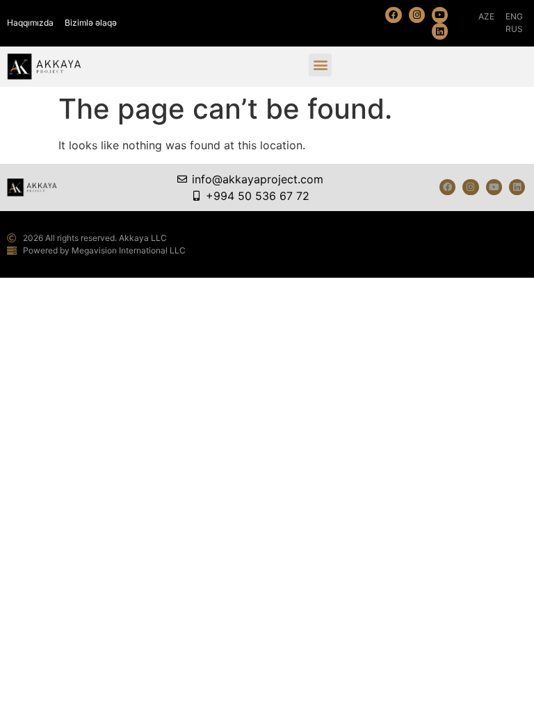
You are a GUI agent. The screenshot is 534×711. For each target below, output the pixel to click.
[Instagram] (417, 15)
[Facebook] (393, 15)
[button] (320, 64)
